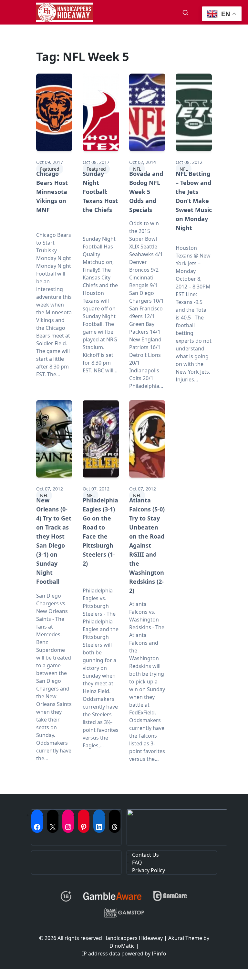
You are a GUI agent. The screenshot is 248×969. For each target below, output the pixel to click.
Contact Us (145, 854)
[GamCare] (170, 899)
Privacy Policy (148, 870)
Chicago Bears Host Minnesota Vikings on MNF (52, 192)
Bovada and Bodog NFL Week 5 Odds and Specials (146, 192)
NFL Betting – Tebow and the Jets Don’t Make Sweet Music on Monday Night (194, 201)
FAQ (137, 862)
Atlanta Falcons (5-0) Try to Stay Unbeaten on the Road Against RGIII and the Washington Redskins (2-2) (147, 545)
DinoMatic (122, 945)
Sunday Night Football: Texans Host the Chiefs (100, 192)
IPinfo (159, 953)
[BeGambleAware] (112, 898)
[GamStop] (124, 915)
